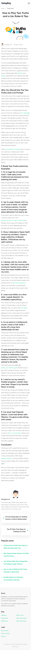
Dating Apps (4, 618)
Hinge (3, 76)
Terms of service (5, 633)
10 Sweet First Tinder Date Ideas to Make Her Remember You (16, 547)
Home (2, 8)
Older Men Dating (21, 621)
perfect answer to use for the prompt (14, 220)
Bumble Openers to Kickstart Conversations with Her (13, 579)
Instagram (4, 615)
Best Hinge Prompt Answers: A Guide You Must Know (16, 555)
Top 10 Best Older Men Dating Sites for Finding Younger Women (16, 563)
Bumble (20, 73)
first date (24, 308)
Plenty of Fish (19, 615)
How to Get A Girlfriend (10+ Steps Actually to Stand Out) (15, 571)
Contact (3, 636)
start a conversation (14, 433)
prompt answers (6, 458)
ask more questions (19, 283)
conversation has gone (13, 149)
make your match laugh (9, 368)
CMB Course (4, 621)
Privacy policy (5, 630)
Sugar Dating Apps (21, 618)
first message (25, 113)
